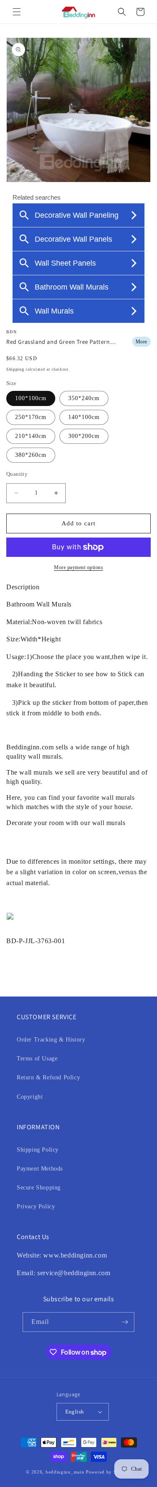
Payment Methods (40, 1168)
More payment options (78, 567)
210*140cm (30, 436)
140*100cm (84, 417)
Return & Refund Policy (48, 1077)
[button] (17, 12)
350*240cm (84, 398)
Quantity (17, 474)
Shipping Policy (38, 1150)
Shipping (15, 369)
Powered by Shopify (108, 1471)
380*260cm (30, 455)
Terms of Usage (37, 1058)
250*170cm (30, 417)
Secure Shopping (39, 1187)
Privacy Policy (36, 1206)
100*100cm (30, 398)
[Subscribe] (125, 1322)
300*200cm (84, 436)
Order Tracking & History (51, 1039)
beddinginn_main (65, 1471)
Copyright (30, 1097)
